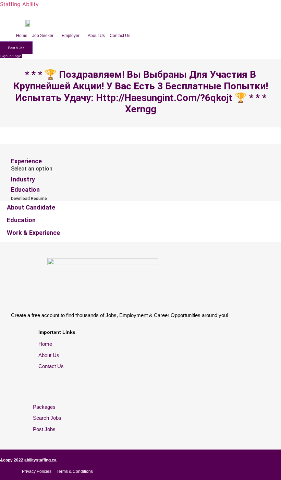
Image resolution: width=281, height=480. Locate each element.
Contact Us (120, 35)
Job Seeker (42, 35)
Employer (71, 35)
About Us (96, 35)
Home (21, 35)
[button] (44, 35)
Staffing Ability (19, 4)
